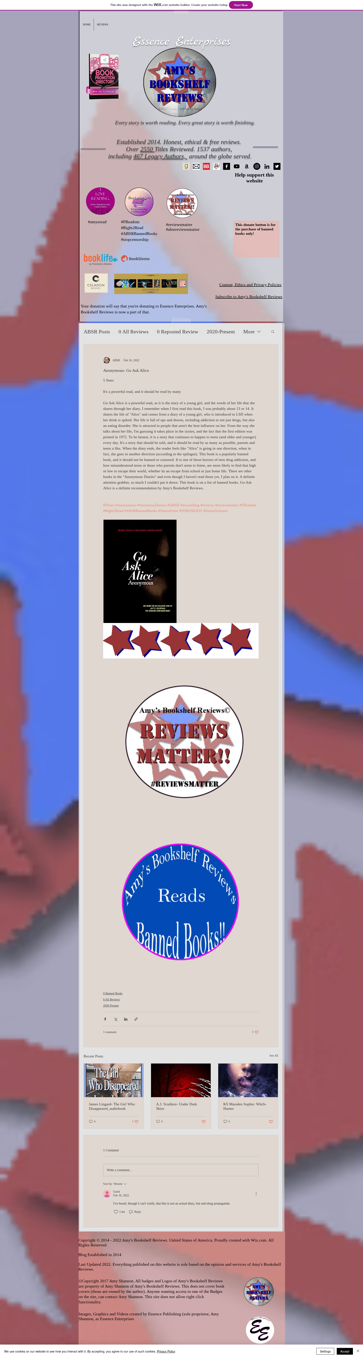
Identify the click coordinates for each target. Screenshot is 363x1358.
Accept (344, 1351)
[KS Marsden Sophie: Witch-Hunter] (248, 1080)
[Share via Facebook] (105, 1019)
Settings (325, 1351)
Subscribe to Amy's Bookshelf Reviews (248, 296)
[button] (102, 24)
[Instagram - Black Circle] (256, 166)
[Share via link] (136, 1019)
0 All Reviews (133, 331)
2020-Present (221, 331)
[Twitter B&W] (277, 166)
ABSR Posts (97, 331)
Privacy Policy (166, 1351)
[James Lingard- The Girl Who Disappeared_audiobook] (113, 1080)
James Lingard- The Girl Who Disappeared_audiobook (112, 1106)
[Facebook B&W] (226, 166)
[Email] (196, 166)
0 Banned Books (112, 993)
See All (274, 1055)
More (249, 331)
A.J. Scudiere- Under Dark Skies (176, 1106)
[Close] (357, 1351)
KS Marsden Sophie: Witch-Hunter (244, 1106)
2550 (147, 148)
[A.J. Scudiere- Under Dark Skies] (181, 1080)
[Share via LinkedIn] (126, 1019)
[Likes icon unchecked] (116, 1211)
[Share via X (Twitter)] (115, 1019)
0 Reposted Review (177, 331)
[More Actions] (256, 1193)
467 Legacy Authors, (160, 156)
